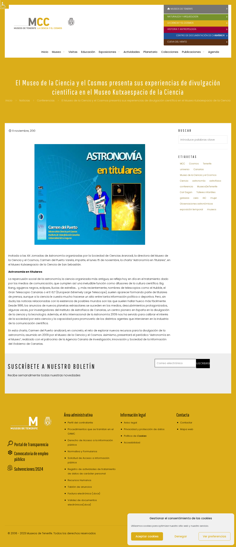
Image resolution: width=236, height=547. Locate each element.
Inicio (9, 100)
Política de (135, 436)
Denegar (181, 536)
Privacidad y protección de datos (144, 429)
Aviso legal (130, 422)
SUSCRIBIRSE (203, 363)
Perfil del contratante (80, 422)
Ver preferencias (214, 536)
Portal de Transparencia (31, 444)
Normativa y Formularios (82, 451)
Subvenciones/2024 (28, 469)
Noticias (24, 100)
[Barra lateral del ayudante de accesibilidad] (4, 4)
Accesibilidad (132, 442)
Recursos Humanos (79, 480)
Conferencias (46, 100)
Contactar (186, 422)
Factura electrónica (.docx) (84, 493)
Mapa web (186, 429)
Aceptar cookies (147, 536)
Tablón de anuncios (80, 487)
